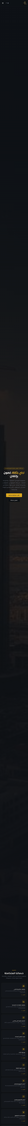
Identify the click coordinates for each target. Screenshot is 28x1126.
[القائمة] (2, 3)
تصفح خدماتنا (14, 500)
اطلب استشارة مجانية (14, 495)
